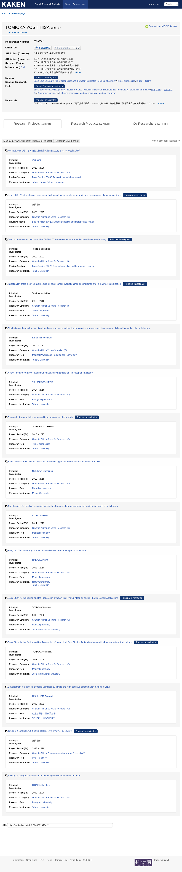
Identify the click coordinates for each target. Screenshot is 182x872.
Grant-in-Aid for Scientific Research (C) (51, 172)
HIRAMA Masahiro (41, 785)
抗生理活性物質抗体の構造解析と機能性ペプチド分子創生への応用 (40, 731)
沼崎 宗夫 (36, 160)
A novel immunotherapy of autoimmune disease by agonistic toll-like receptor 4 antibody (50, 373)
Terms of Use (61, 860)
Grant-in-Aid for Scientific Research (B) (50, 261)
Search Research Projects (47, 4)
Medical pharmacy (107, 81)
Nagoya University (41, 582)
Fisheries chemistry (68, 93)
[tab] (32, 123)
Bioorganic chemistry (48, 93)
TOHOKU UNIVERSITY (43, 718)
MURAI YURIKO (40, 515)
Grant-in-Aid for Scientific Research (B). (51, 797)
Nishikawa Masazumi (42, 471)
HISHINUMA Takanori (42, 696)
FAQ (42, 860)
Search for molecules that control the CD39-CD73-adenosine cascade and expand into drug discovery (57, 239)
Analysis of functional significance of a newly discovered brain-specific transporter (47, 550)
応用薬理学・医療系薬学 (44, 713)
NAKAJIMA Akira (40, 560)
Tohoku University (40, 226)
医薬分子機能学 (143, 81)
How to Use (153, 4)
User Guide (31, 860)
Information (18, 860)
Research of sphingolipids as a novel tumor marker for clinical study (40, 417)
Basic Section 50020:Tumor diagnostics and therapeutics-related (65, 81)
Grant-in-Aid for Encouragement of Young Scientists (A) (58, 753)
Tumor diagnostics (126, 81)
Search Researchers (75, 4)
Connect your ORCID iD (160, 26)
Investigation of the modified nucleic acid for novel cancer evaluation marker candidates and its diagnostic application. (64, 284)
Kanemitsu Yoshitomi (42, 337)
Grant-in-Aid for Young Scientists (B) (49, 350)
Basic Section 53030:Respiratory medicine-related (58, 89)
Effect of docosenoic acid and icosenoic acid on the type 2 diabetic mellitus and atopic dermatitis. (54, 461)
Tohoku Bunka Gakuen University (48, 182)
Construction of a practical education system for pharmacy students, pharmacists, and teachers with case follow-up (63, 506)
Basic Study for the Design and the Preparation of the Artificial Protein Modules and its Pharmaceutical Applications (63, 598)
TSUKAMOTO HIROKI (42, 382)
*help (174, 26)
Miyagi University (40, 493)
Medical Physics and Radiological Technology (106, 89)
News (49, 860)
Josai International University (46, 629)
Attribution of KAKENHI (81, 860)
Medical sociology (88, 93)
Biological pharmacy (140, 89)
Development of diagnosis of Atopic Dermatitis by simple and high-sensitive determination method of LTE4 (59, 687)
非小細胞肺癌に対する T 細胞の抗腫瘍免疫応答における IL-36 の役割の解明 (44, 150)
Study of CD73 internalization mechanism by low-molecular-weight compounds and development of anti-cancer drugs (64, 195)
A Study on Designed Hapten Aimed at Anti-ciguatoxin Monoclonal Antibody (44, 775)
